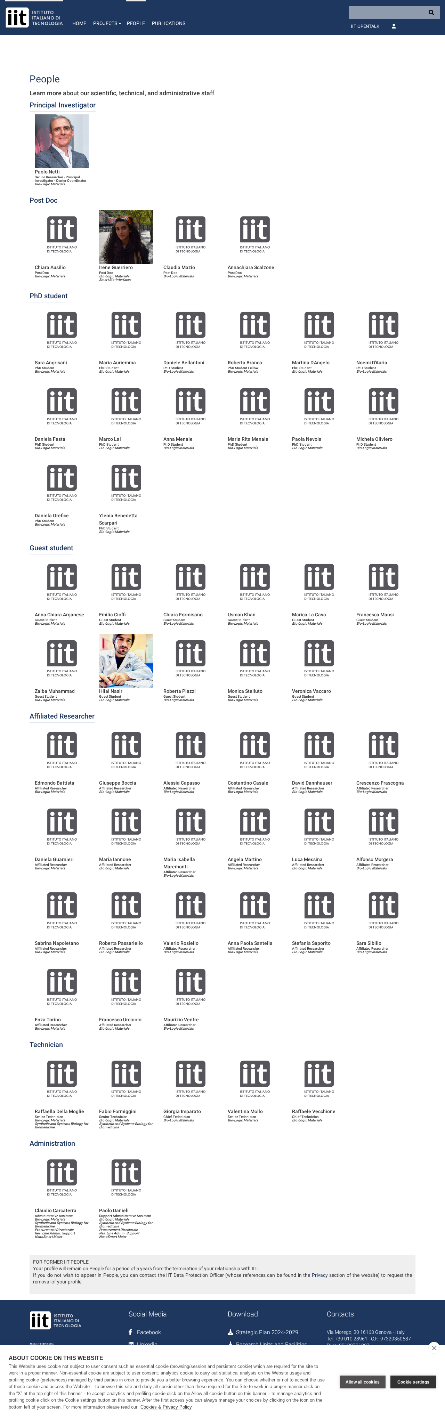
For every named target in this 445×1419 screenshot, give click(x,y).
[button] (106, 17)
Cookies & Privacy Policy (166, 1407)
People (136, 23)
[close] (434, 1348)
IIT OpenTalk (365, 26)
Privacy (320, 1275)
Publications (168, 23)
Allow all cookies (363, 1382)
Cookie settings (413, 1382)
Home (79, 23)
